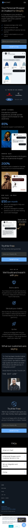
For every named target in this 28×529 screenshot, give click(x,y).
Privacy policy (4, 506)
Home (2, 485)
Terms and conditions (5, 507)
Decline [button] (16, 526)
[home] (6, 2)
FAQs (2, 491)
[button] (24, 2)
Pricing (3, 488)
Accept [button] (11, 526)
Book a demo (5, 498)
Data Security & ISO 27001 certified (8, 509)
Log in (3, 494)
